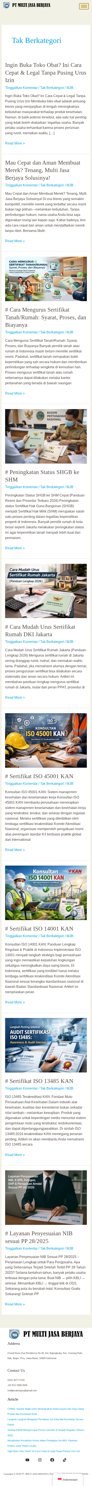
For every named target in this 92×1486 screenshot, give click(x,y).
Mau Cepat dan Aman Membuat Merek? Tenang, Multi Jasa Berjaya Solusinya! (42, 170)
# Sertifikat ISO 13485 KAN (39, 1081)
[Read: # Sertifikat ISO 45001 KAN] (46, 740)
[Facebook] (52, 1460)
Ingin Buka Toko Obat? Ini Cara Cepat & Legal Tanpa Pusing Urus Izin (45, 72)
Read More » (15, 143)
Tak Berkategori (52, 88)
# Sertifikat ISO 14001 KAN (39, 928)
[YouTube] (27, 1460)
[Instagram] (40, 1460)
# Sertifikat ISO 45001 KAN (39, 776)
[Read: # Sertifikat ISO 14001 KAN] (46, 892)
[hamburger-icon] (84, 6)
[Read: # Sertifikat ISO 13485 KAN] (46, 1045)
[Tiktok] (65, 1460)
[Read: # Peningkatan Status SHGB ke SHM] (46, 436)
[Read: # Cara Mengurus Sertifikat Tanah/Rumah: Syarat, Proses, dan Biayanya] (46, 278)
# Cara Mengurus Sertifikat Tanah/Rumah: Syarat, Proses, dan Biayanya (45, 317)
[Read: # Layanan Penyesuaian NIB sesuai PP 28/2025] (46, 1197)
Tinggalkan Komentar (21, 88)
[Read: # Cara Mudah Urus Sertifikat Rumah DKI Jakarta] (46, 590)
